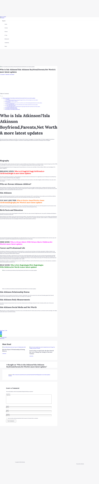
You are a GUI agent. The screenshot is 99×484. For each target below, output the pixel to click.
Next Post (2, 338)
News (6, 46)
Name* (7, 406)
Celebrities (7, 42)
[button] (3, 20)
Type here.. (8, 394)
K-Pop (6, 35)
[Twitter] (28, 334)
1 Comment (2, 74)
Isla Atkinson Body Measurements (11, 108)
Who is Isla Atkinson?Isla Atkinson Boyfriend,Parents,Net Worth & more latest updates (19, 98)
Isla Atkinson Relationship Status (11, 107)
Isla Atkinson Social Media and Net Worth (13, 109)
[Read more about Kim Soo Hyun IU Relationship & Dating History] (14, 347)
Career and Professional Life (10, 105)
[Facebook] (28, 332)
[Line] (28, 336)
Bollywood (7, 38)
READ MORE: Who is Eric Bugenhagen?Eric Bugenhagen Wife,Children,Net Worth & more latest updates (24, 106)
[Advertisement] (34, 8)
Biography (7, 99)
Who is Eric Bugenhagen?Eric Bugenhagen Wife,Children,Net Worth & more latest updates (21, 266)
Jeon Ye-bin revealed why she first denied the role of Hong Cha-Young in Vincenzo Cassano (41, 352)
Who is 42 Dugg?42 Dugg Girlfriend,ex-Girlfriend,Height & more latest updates (22, 172)
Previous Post (3, 337)
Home (6, 24)
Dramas (6, 27)
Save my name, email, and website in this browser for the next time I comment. (23, 418)
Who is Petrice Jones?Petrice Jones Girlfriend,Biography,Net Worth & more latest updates (22, 201)
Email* (7, 410)
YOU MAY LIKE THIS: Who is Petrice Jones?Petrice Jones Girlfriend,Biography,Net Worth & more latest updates (25, 102)
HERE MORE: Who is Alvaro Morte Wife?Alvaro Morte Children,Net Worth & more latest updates (23, 104)
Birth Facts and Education (10, 103)
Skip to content (3, 16)
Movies (6, 31)
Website (8, 414)
